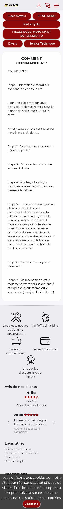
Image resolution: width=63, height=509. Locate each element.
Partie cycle (31, 24)
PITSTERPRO (46, 16)
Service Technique (42, 43)
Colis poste (12, 457)
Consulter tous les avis (31, 405)
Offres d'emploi (15, 461)
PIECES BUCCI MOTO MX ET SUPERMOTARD (31, 33)
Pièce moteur (17, 16)
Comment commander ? (21, 453)
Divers (12, 43)
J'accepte (31, 503)
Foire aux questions (18, 449)
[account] (40, 4)
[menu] (56, 5)
